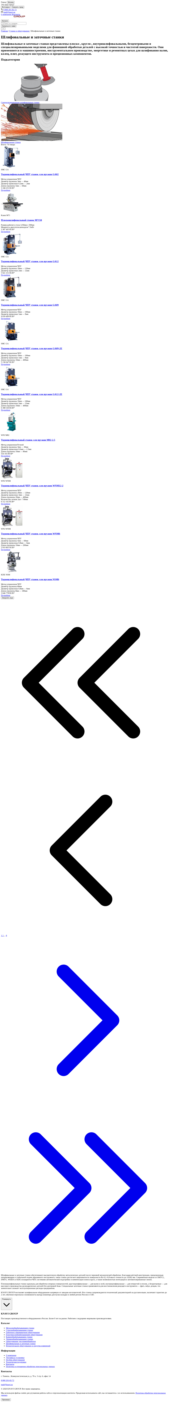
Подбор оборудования (15, 1360)
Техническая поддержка (16, 1362)
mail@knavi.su (9, 12)
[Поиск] (2, 23)
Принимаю (6, 1400)
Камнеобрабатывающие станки (19, 1337)
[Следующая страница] (84, 1103)
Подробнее (5, 190)
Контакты (16, 14)
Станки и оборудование (19, 31)
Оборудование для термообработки (21, 1341)
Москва (10, 2)
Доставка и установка (15, 1358)
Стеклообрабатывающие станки (19, 1330)
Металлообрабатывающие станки (20, 1328)
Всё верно (6, 7)
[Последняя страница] (84, 1271)
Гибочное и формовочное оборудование (23, 1332)
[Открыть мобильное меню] (4, 28)
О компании (6, 14)
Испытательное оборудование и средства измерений (28, 1346)
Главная (4, 31)
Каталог (5, 21)
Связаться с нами (8, 26)
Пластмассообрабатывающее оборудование (24, 1335)
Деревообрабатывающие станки (19, 1339)
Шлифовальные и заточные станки (21, 1344)
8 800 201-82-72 (10, 10)
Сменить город (17, 7)
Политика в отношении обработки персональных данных (30, 1366)
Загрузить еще (7, 598)
